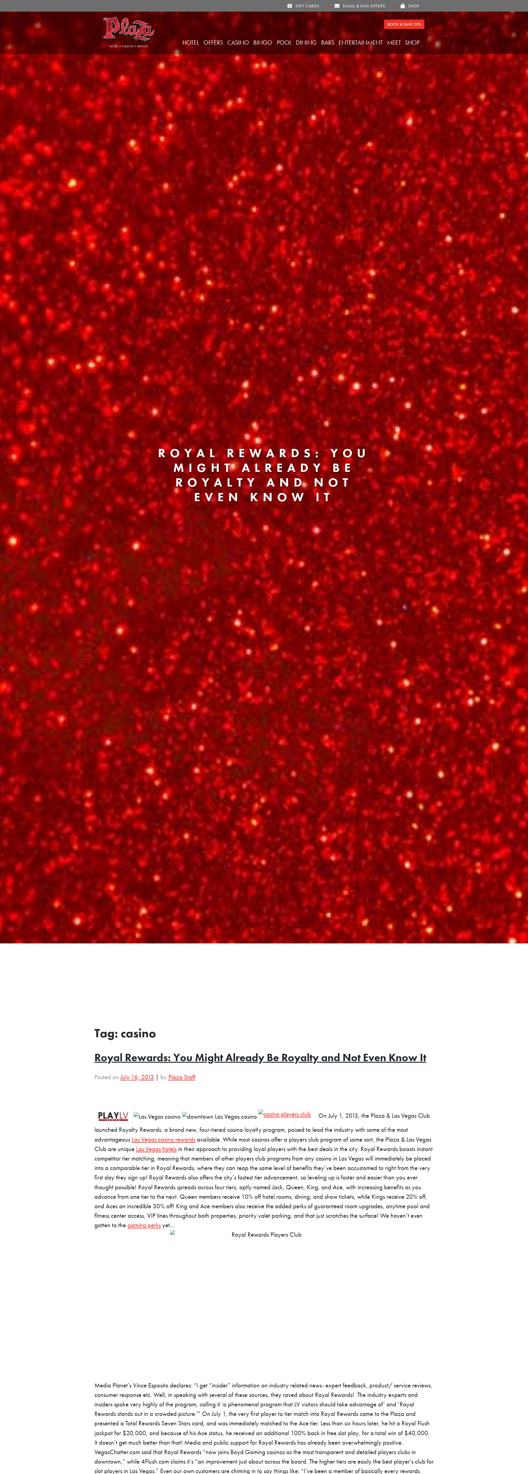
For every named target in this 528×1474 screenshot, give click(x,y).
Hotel (191, 42)
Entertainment (361, 42)
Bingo (263, 42)
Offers (214, 42)
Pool (285, 42)
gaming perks (144, 1225)
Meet (395, 42)
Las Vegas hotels (156, 1149)
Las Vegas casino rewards (163, 1139)
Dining (307, 42)
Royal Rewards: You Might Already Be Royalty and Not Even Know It (260, 1058)
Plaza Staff (181, 1077)
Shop (413, 42)
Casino (239, 42)
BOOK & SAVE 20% (404, 24)
